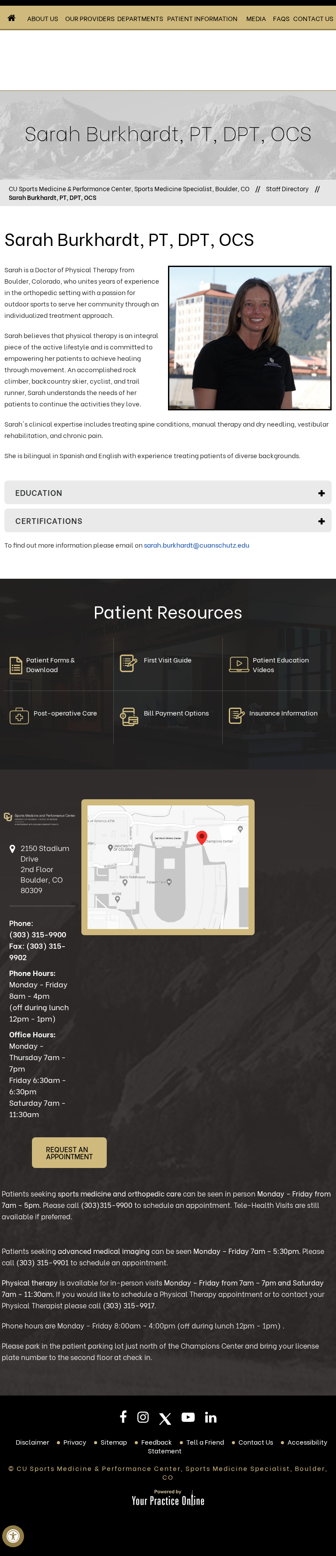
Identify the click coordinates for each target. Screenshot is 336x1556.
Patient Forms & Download (50, 664)
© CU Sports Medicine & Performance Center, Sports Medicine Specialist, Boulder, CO (168, 1472)
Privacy (74, 1441)
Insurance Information (283, 712)
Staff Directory (287, 188)
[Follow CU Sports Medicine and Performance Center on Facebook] (123, 1419)
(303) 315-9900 (37, 934)
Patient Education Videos (281, 664)
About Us (42, 18)
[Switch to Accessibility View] (13, 1536)
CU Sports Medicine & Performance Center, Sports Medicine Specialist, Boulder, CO (129, 188)
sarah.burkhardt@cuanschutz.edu (196, 544)
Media (256, 18)
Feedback (156, 1441)
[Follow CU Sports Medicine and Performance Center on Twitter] (165, 1419)
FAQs (281, 18)
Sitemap (114, 1441)
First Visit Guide (168, 659)
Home (12, 18)
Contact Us (313, 18)
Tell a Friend (205, 1441)
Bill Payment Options (176, 712)
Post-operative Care (65, 712)
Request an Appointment (69, 1152)
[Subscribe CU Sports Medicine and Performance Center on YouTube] (188, 1419)
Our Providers (90, 18)
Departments (140, 18)
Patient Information (202, 18)
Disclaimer (32, 1441)
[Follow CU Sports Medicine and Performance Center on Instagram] (143, 1419)
